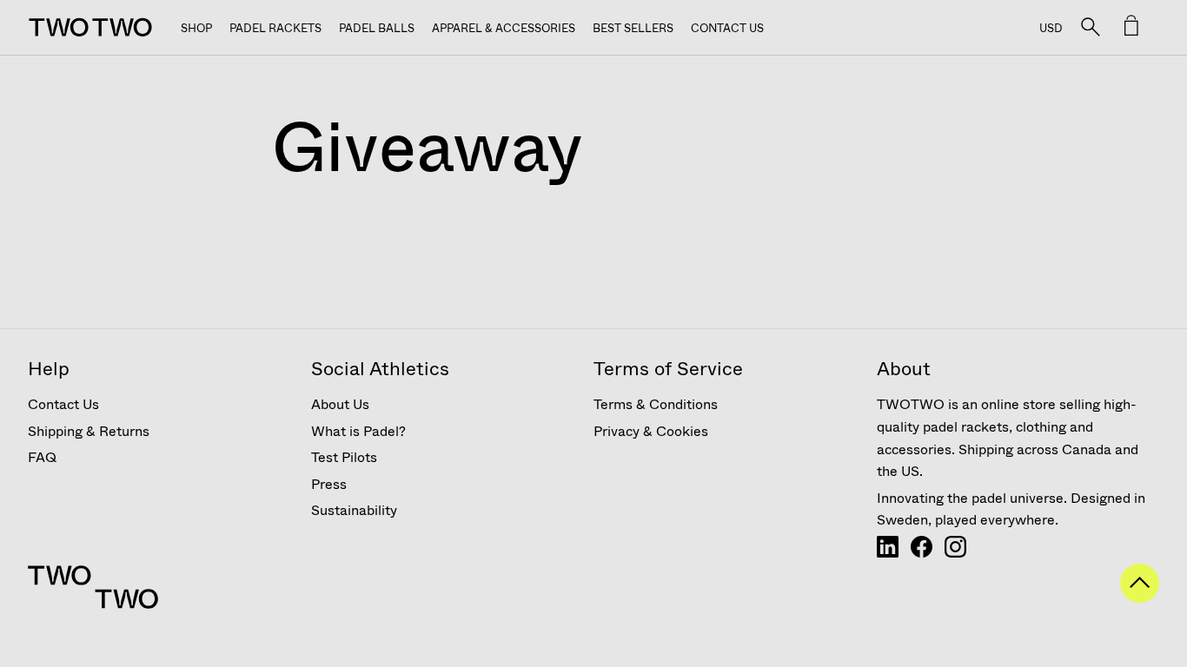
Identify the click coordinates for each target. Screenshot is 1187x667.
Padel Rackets (275, 28)
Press (329, 484)
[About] (888, 553)
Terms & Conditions (656, 404)
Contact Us (727, 28)
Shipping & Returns (88, 431)
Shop (196, 28)
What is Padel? (358, 431)
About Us (340, 404)
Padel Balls (376, 28)
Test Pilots (344, 457)
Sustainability (354, 510)
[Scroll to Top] (1139, 597)
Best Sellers (633, 28)
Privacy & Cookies (651, 431)
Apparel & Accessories (503, 28)
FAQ (42, 457)
